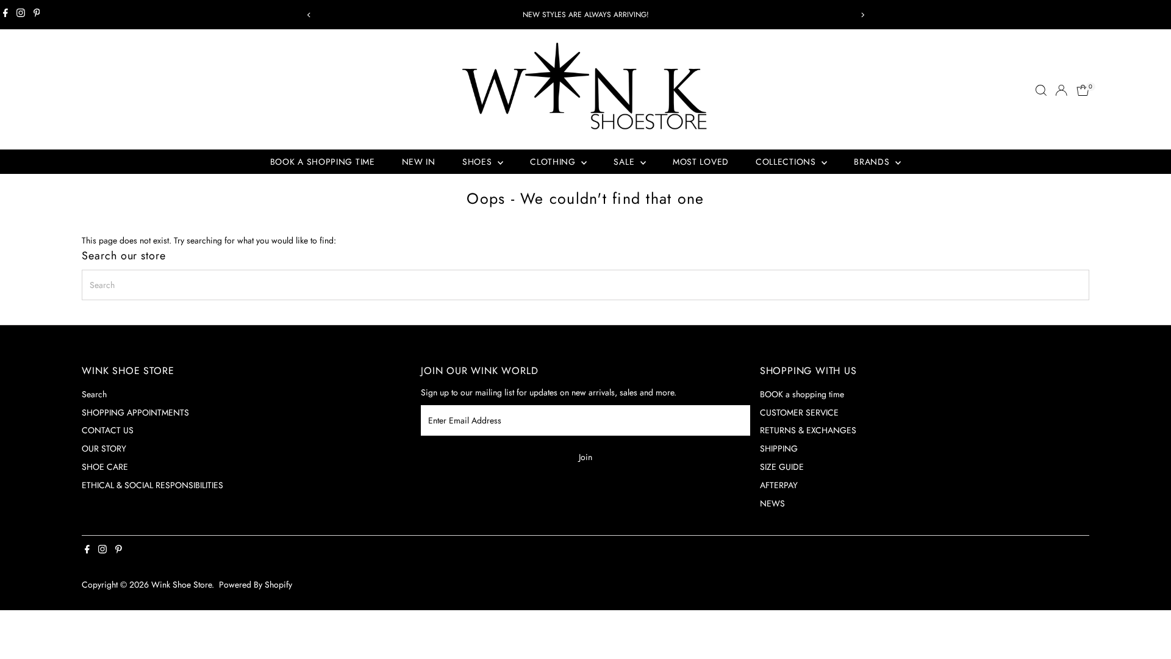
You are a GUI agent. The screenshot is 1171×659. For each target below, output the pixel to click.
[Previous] (309, 15)
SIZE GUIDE (782, 467)
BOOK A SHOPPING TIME (322, 162)
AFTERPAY (779, 485)
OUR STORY (104, 448)
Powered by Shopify (255, 584)
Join (585, 457)
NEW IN (418, 162)
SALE (625, 162)
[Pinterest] (36, 14)
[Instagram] (20, 14)
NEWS (772, 503)
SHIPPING (779, 448)
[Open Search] (1041, 90)
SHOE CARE (105, 467)
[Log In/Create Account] (1061, 90)
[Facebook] (5, 14)
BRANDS (873, 162)
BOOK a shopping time (802, 394)
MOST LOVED (701, 162)
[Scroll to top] (1146, 625)
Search (94, 394)
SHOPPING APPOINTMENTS (135, 412)
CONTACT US (108, 430)
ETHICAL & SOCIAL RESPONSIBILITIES (152, 485)
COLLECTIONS (787, 162)
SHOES (478, 162)
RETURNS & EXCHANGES (808, 430)
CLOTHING (554, 162)
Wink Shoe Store (181, 584)
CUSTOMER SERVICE (799, 412)
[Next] (862, 15)
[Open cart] (1082, 90)
